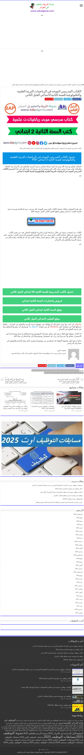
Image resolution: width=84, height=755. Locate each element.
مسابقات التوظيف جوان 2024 (37, 740)
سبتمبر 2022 (78, 568)
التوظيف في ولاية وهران (11, 730)
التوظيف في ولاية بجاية (76, 727)
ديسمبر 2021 (78, 585)
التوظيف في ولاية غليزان (71, 730)
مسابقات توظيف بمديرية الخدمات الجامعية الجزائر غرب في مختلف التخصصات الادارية (57, 485)
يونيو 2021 (79, 596)
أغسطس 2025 (78, 514)
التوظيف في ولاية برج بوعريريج (60, 727)
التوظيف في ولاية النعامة (51, 725)
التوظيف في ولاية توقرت (69, 728)
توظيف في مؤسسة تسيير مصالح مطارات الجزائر (68, 495)
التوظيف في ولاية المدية (12, 723)
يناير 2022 (79, 582)
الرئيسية (79, 84)
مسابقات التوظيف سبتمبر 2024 (42, 742)
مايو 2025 (79, 524)
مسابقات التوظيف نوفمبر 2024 (16, 742)
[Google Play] (39, 749)
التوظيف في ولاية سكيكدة (14, 728)
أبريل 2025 (79, 528)
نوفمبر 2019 (78, 613)
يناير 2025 (79, 538)
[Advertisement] (42, 30)
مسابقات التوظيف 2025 (60, 737)
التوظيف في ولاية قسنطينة (57, 730)
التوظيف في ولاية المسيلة (76, 725)
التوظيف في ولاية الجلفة (55, 723)
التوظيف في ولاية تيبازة (54, 728)
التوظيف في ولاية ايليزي (23, 725)
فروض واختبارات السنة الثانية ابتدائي (42, 300)
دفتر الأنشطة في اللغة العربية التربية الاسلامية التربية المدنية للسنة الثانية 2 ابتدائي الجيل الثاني (15, 380)
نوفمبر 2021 (78, 589)
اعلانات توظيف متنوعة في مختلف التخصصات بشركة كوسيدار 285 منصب (61, 492)
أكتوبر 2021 (79, 592)
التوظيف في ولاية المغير (63, 725)
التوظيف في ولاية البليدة (50, 720)
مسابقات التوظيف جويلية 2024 (16, 740)
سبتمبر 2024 (78, 551)
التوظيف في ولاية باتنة (11, 725)
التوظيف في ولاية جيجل (41, 728)
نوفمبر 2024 (78, 545)
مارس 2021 (78, 602)
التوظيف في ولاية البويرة (34, 720)
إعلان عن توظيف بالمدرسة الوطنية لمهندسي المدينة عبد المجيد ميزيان (15, 407)
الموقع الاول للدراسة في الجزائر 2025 (65, 733)
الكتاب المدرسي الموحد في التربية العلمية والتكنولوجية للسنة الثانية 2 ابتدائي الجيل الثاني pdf (55, 370)
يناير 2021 (79, 606)
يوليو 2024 (79, 558)
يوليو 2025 (79, 517)
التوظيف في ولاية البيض (22, 720)
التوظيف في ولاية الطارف (26, 723)
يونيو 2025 (79, 521)
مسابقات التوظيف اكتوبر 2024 (31, 737)
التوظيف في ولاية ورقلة (26, 730)
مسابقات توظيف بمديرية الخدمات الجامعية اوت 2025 (42, 407)
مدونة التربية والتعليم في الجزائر (27, 166)
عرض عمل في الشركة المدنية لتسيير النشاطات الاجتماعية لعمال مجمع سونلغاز (59, 502)
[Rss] (48, 749)
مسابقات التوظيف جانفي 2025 (61, 740)
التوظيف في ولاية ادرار (77, 720)
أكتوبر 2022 (79, 565)
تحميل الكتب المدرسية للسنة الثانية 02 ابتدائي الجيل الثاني (42, 291)
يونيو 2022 (79, 575)
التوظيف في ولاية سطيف (28, 728)
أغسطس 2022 (78, 572)
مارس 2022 (78, 579)
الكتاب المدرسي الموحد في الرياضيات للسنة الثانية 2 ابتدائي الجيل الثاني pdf (64, 373)
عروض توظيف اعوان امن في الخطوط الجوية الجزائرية (71, 407)
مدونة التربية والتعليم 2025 (35, 733)
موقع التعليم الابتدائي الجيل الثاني (42, 318)
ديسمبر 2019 (78, 609)
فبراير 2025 (79, 534)
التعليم (74, 84)
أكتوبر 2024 (79, 548)
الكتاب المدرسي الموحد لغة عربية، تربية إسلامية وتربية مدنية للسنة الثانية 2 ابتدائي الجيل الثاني (68, 380)
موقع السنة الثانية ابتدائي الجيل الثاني (42, 309)
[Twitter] (44, 749)
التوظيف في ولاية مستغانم (41, 730)
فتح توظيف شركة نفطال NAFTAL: (72, 499)
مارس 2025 (78, 531)
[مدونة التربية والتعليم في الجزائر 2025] (42, 7)
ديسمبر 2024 (78, 541)
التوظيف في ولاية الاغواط (65, 720)
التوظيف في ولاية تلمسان (14, 727)
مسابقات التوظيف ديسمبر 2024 (69, 742)
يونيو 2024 (79, 562)
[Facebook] (46, 749)
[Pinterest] (42, 749)
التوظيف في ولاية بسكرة (45, 727)
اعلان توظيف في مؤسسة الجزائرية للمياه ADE (68, 489)
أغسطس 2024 (78, 555)
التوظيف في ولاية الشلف (40, 723)
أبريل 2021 (79, 599)
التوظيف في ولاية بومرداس (30, 727)
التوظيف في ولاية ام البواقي (37, 725)
